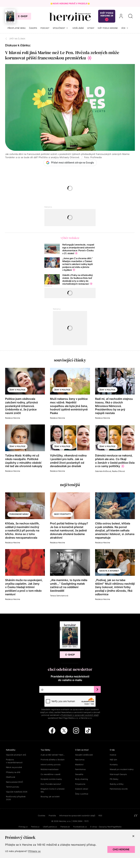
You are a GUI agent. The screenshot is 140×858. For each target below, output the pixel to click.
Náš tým (113, 759)
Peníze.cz (35, 826)
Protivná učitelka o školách (53, 759)
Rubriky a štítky (116, 784)
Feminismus (80, 769)
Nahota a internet (109, 571)
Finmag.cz (23, 826)
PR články (114, 779)
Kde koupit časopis (118, 774)
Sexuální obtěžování (84, 755)
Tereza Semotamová (59, 595)
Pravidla (52, 815)
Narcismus (80, 759)
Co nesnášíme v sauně (50, 774)
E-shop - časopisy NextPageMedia (105, 826)
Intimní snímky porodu (50, 764)
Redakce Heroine (12, 418)
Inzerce (113, 755)
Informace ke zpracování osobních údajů (77, 815)
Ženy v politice (17, 390)
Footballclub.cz (80, 826)
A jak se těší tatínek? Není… (53, 755)
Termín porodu (12, 787)
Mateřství (79, 764)
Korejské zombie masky (51, 779)
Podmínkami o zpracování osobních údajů (80, 715)
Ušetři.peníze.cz (50, 826)
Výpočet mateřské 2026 (16, 792)
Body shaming (81, 779)
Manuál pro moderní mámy (122, 769)
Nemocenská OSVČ (14, 782)
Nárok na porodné (14, 767)
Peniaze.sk (65, 826)
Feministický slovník (119, 789)
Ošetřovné (10, 777)
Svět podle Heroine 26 (106, 14)
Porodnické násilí (18, 514)
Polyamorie (80, 784)
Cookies (41, 815)
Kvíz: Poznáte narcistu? (51, 784)
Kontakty (114, 764)
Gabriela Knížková (103, 471)
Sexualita (79, 774)
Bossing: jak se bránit (50, 796)
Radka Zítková (118, 471)
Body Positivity (62, 514)
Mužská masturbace (49, 769)
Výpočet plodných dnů (16, 755)
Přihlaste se (34, 851)
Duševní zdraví (81, 789)
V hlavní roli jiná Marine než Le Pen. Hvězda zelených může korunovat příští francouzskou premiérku (62, 55)
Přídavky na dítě (13, 772)
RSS (100, 815)
